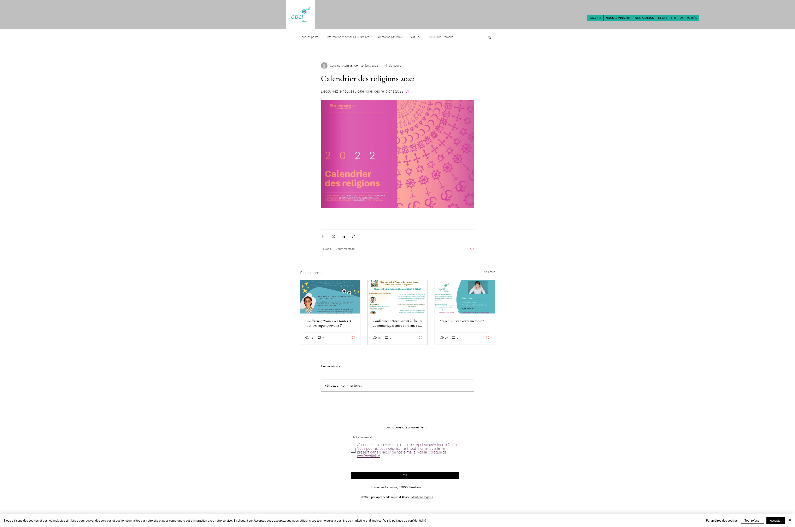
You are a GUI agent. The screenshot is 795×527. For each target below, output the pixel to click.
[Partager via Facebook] (323, 236)
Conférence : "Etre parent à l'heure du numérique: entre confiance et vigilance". (397, 323)
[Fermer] (790, 520)
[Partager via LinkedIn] (343, 236)
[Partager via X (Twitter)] (333, 236)
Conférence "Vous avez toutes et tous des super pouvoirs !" (328, 323)
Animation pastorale (390, 37)
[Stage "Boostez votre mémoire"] (465, 297)
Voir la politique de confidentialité (404, 520)
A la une (416, 37)
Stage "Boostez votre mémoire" (462, 320)
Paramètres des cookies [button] (722, 520)
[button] (618, 18)
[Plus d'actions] (471, 65)
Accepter (776, 520)
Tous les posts (309, 37)
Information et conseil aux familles (347, 37)
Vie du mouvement (441, 37)
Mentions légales (422, 497)
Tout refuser (752, 520)
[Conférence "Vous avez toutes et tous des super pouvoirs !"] (330, 297)
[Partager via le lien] (353, 236)
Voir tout (489, 272)
